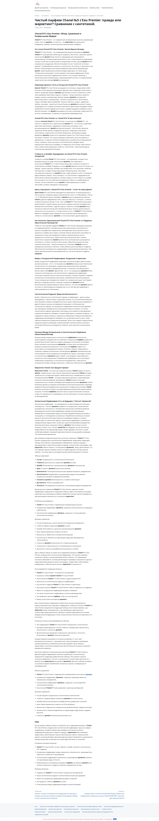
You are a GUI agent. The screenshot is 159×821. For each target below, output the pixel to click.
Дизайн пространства (42, 8)
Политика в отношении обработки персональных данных (57, 806)
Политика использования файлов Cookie (89, 806)
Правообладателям (40, 809)
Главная (37, 15)
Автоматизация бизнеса (42, 11)
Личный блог (45, 15)
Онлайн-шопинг (94, 8)
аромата (89, 674)
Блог (36, 806)
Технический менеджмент (72, 812)
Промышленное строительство (78, 8)
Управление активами (41, 814)
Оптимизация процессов (58, 8)
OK (115, 819)
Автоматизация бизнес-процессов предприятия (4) (97, 812)
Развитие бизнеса (107, 8)
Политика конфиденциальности (113, 806)
